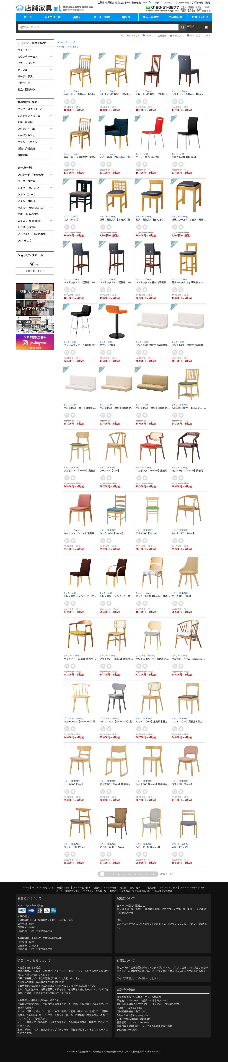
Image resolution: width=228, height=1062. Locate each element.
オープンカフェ (26, 135)
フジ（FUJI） (25, 240)
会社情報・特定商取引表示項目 (137, 890)
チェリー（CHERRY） (30, 187)
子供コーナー (25, 83)
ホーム (28, 17)
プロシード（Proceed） (31, 174)
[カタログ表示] (206, 27)
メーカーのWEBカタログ (192, 887)
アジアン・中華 (26, 128)
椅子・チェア (25, 50)
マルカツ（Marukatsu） (32, 207)
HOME (26, 887)
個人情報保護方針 (163, 890)
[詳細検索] (190, 27)
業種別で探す (63, 887)
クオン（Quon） (27, 194)
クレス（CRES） (27, 181)
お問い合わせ (200, 17)
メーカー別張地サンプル (68, 890)
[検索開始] (182, 27)
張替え (77, 17)
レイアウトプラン (168, 887)
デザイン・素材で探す (43, 887)
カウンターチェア (28, 56)
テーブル (22, 69)
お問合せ (114, 890)
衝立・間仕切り (26, 89)
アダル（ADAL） (27, 201)
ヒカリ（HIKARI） (28, 227)
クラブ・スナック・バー (31, 109)
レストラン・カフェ (29, 115)
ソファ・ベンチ (26, 63)
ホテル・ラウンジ (28, 142)
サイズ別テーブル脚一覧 (95, 890)
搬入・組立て (151, 17)
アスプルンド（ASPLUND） (33, 234)
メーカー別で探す (82, 887)
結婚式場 (23, 155)
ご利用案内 (175, 17)
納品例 (126, 17)
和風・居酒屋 (25, 122)
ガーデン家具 (25, 76)
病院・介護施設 (26, 148)
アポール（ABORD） (29, 214)
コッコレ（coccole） (30, 220)
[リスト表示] (199, 27)
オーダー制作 (102, 17)
